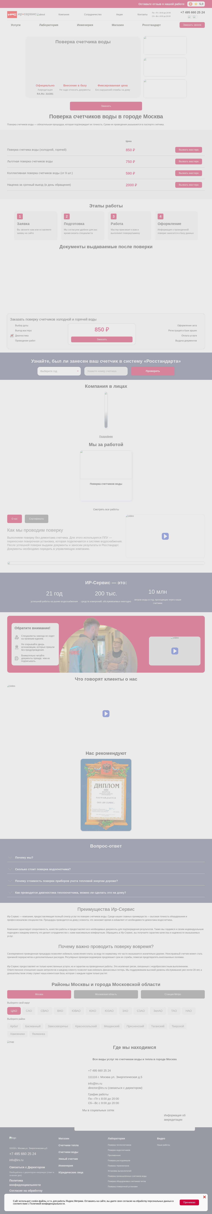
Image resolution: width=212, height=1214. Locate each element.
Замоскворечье (58, 1026)
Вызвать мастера (188, 149)
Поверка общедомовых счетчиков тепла (127, 1181)
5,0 (201, 3)
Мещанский (111, 1026)
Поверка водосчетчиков (119, 1150)
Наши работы (163, 1145)
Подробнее (106, 436)
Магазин (118, 25)
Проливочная (114, 1155)
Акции (119, 14)
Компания (64, 14)
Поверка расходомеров (119, 1160)
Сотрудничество (93, 14)
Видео (161, 1138)
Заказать (106, 106)
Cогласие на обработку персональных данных (25, 1193)
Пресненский (135, 1026)
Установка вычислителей (119, 1171)
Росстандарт (151, 25)
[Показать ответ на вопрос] (10, 857)
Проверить (153, 371)
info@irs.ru (95, 1083)
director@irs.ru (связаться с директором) (115, 1087)
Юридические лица (71, 1172)
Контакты (143, 14)
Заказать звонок (192, 25)
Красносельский (86, 1026)
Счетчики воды (68, 1152)
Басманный (33, 1026)
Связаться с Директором (27, 1167)
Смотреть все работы (106, 509)
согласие (127, 1201)
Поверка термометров (118, 1165)
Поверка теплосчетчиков (119, 1145)
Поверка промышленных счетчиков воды (127, 1176)
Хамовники (17, 1033)
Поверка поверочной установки (123, 1186)
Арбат (14, 1026)
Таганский (157, 1026)
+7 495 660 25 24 (192, 12)
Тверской (178, 1026)
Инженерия (85, 25)
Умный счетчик (68, 1158)
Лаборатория (48, 25)
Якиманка (38, 1033)
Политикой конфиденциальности (47, 1203)
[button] (165, 536)
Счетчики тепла (69, 1145)
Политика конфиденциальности (25, 1182)
